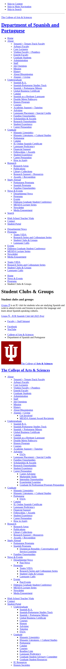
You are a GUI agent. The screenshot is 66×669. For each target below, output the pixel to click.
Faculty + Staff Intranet (18, 321)
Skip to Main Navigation (19, 6)
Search (10, 213)
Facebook (12, 326)
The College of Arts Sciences (16, 17)
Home (10, 38)
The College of (37, 363)
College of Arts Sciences (20, 334)
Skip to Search (14, 9)
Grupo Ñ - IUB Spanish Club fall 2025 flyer (22, 316)
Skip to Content (15, 3)
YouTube (11, 329)
